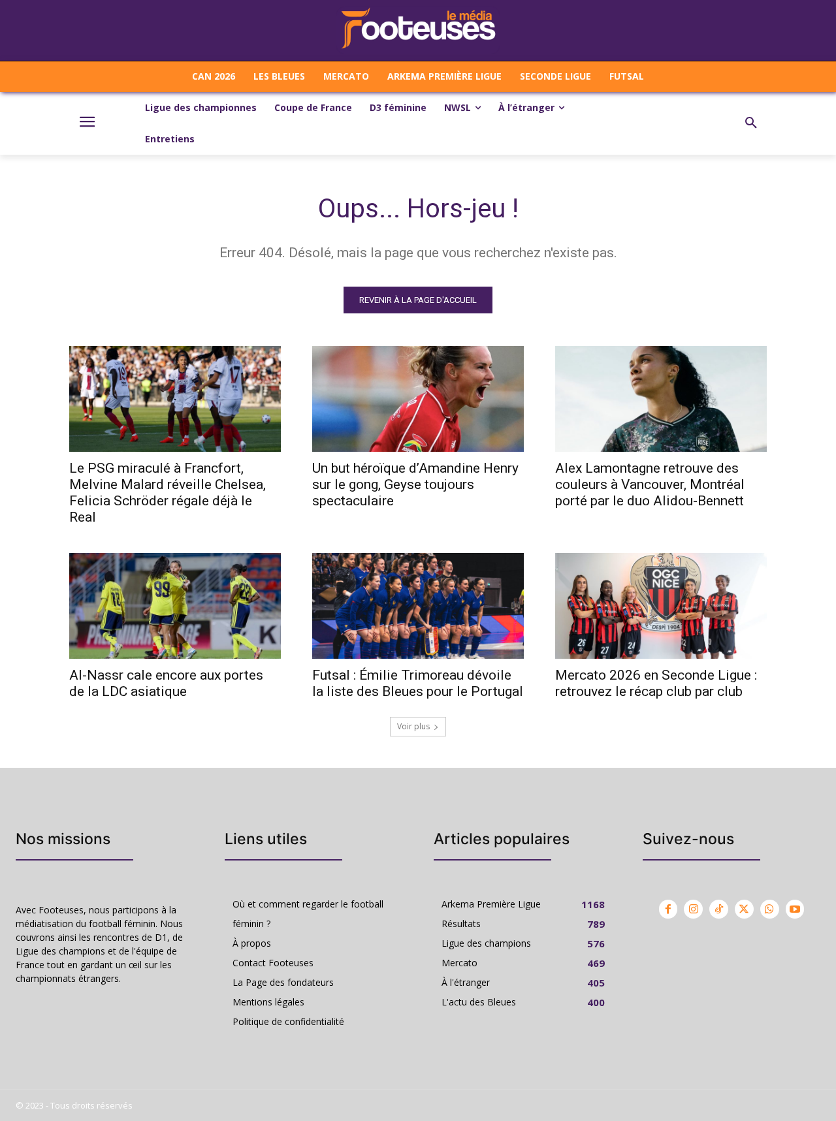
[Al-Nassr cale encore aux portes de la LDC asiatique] (175, 606)
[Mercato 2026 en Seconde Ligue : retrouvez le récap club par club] (661, 606)
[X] (744, 909)
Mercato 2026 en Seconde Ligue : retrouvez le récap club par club (656, 683)
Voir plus (413, 726)
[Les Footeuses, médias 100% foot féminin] (418, 30)
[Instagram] (693, 909)
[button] (751, 123)
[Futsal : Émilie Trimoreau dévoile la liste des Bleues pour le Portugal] (418, 606)
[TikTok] (718, 909)
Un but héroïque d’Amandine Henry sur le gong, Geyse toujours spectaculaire (415, 484)
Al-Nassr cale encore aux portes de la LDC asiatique (166, 683)
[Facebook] (668, 909)
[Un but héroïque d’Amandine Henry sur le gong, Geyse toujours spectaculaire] (418, 399)
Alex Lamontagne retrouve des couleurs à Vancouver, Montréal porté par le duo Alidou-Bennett (650, 484)
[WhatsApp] (769, 909)
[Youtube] (795, 909)
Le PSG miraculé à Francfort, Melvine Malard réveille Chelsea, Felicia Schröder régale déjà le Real (167, 492)
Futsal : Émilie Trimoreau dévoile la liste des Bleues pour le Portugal (417, 683)
